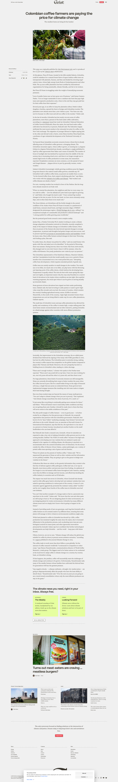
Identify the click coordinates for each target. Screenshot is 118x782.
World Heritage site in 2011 (66, 210)
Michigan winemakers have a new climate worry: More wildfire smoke (48, 699)
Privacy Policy (19, 778)
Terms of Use (13, 778)
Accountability (14, 754)
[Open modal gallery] (59, 332)
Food (42, 675)
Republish (73, 756)
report (38, 540)
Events (72, 751)
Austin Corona (94, 702)
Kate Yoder (37, 675)
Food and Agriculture (15, 757)
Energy (12, 749)
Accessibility (73, 757)
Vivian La (42, 702)
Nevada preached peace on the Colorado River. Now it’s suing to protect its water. (98, 699)
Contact (42, 752)
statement (46, 122)
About (42, 749)
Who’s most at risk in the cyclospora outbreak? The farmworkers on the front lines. (48, 690)
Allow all (84, 773)
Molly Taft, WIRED (94, 694)
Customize (83, 776)
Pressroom (43, 757)
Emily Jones (93, 710)
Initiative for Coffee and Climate (57, 178)
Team (42, 751)
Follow (97, 2)
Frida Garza (15, 709)
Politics (12, 751)
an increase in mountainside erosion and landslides (63, 234)
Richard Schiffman (12, 68)
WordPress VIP (21, 777)
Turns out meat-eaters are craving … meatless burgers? (57, 669)
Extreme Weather (14, 756)
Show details (29, 779)
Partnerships (43, 756)
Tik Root (42, 710)
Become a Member (74, 752)
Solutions (13, 752)
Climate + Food (24, 75)
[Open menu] (106, 2)
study (74, 149)
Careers (42, 754)
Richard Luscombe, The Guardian (67, 708)
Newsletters (73, 749)
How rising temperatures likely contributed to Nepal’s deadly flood (98, 690)
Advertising (73, 754)
